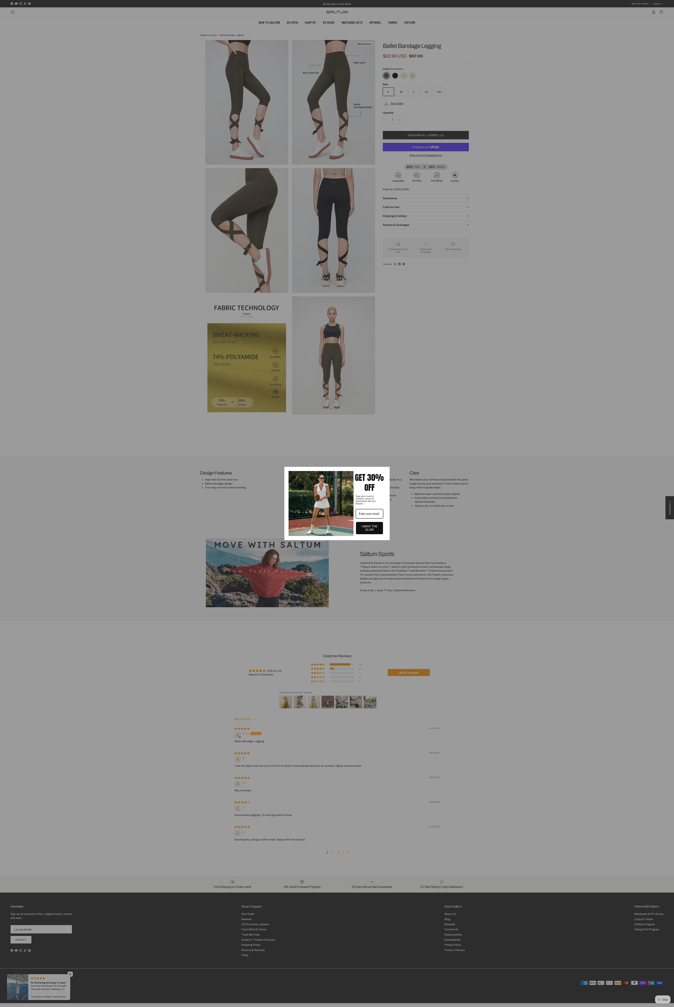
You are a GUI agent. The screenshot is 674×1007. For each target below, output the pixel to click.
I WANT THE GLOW (369, 528)
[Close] (385, 471)
